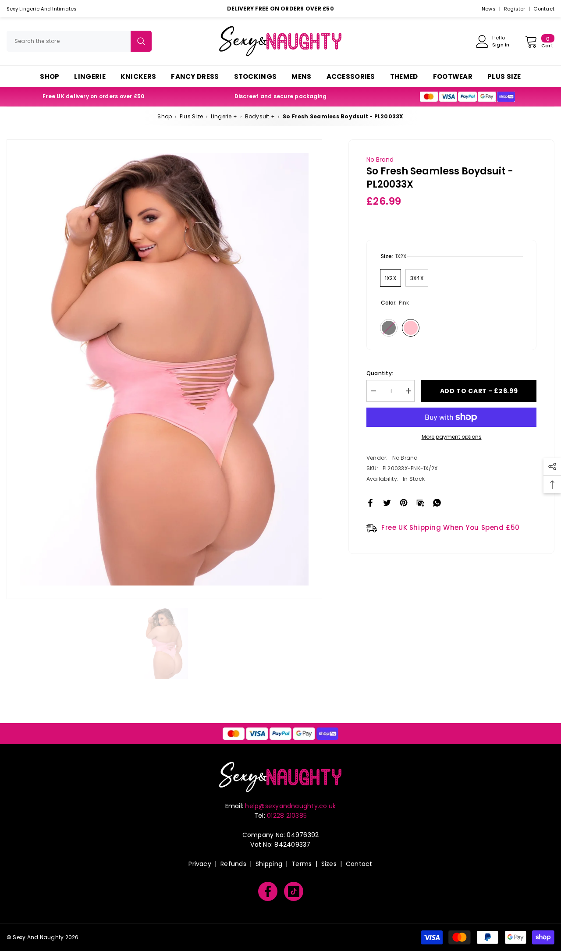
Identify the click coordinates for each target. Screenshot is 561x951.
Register (514, 8)
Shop (164, 116)
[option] (164, 369)
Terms (301, 863)
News (489, 8)
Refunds (233, 863)
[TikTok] (293, 891)
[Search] (79, 41)
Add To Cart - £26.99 (479, 391)
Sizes (329, 863)
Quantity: (379, 373)
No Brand (380, 159)
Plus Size (191, 116)
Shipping (269, 863)
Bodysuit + (260, 116)
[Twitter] (387, 502)
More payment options (452, 436)
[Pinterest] (404, 502)
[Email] (420, 502)
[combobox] (69, 41)
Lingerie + (224, 116)
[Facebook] (370, 502)
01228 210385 (287, 815)
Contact (543, 8)
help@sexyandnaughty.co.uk (290, 806)
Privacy (199, 863)
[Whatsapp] (437, 502)
